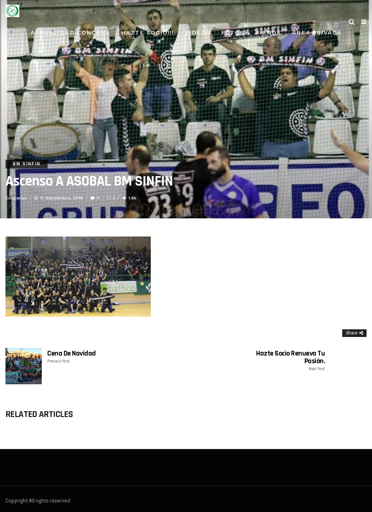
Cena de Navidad (71, 357)
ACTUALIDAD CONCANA (70, 32)
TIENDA (268, 32)
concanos (16, 198)
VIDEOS (198, 32)
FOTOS (232, 32)
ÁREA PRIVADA (317, 32)
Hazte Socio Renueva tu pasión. (290, 361)
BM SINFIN (26, 164)
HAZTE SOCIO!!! (147, 32)
